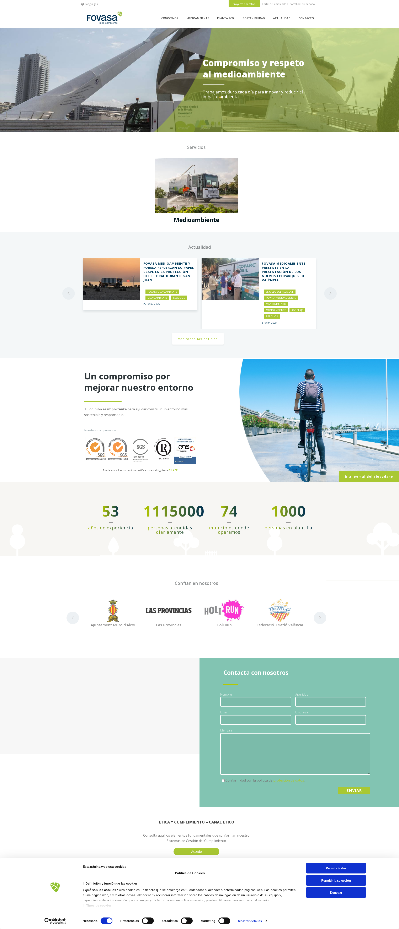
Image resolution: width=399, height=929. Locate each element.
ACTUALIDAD (281, 18)
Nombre (226, 694)
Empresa (301, 712)
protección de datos (288, 780)
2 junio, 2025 (269, 316)
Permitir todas (336, 868)
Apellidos (301, 694)
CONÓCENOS (169, 18)
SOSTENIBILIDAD (254, 18)
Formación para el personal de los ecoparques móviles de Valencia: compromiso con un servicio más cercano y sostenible (284, 273)
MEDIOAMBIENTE (197, 18)
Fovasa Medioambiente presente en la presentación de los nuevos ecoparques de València (165, 271)
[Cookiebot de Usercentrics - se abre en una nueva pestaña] (55, 921)
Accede (196, 851)
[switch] (148, 920)
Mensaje (226, 730)
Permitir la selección (336, 880)
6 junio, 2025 (150, 322)
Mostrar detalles (250, 921)
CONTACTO (306, 18)
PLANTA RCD (225, 18)
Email (224, 712)
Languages (91, 4)
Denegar (336, 892)
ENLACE (173, 470)
